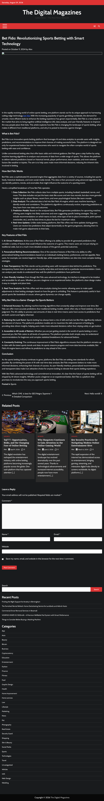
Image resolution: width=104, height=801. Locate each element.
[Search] (99, 26)
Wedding (5, 783)
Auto (3, 635)
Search (5, 585)
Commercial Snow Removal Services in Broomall (19, 611)
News (4, 716)
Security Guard (7, 734)
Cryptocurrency (7, 653)
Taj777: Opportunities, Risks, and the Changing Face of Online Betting (16, 442)
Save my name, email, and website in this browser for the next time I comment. (40, 559)
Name (5, 534)
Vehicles (5, 769)
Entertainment (7, 662)
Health (4, 689)
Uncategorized (7, 765)
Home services (7, 698)
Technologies (6, 756)
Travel (4, 760)
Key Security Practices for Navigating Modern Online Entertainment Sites (85, 442)
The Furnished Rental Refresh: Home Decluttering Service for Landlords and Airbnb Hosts (34, 606)
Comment (7, 501)
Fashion (4, 667)
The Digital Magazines (52, 12)
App (3, 631)
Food (3, 680)
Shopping (5, 738)
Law (3, 702)
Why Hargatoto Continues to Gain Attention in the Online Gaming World (51, 442)
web (3, 774)
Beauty (4, 640)
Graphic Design (7, 684)
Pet (3, 720)
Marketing (5, 711)
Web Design (6, 778)
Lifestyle (5, 707)
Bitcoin (4, 644)
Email (57, 534)
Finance (5, 671)
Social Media (6, 747)
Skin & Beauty (7, 743)
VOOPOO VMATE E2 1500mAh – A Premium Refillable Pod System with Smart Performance (35, 615)
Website (5, 546)
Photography (6, 725)
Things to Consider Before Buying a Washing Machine (21, 620)
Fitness (4, 675)
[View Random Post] (94, 26)
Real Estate (6, 729)
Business (5, 649)
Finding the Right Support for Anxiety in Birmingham (21, 602)
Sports (13, 384)
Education (5, 658)
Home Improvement (9, 693)
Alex (30, 49)
